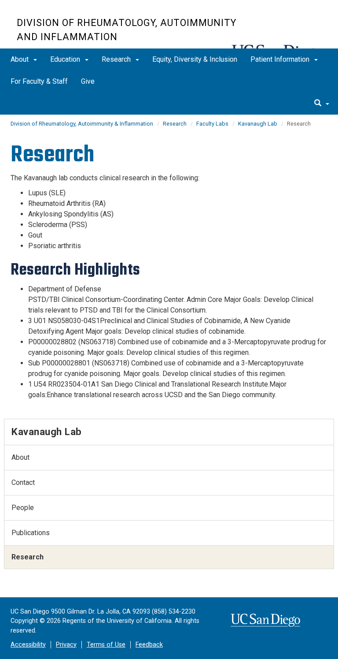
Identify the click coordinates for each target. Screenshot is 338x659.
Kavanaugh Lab (257, 123)
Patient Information (280, 59)
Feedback (149, 644)
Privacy (66, 644)
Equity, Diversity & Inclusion (194, 59)
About (20, 59)
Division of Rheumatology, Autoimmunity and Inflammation (126, 29)
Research (117, 59)
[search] (321, 104)
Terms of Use (106, 644)
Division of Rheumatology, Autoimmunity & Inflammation (82, 123)
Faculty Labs (212, 123)
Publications (30, 533)
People (22, 507)
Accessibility (28, 644)
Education (66, 59)
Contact (23, 482)
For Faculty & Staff (39, 81)
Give (88, 81)
